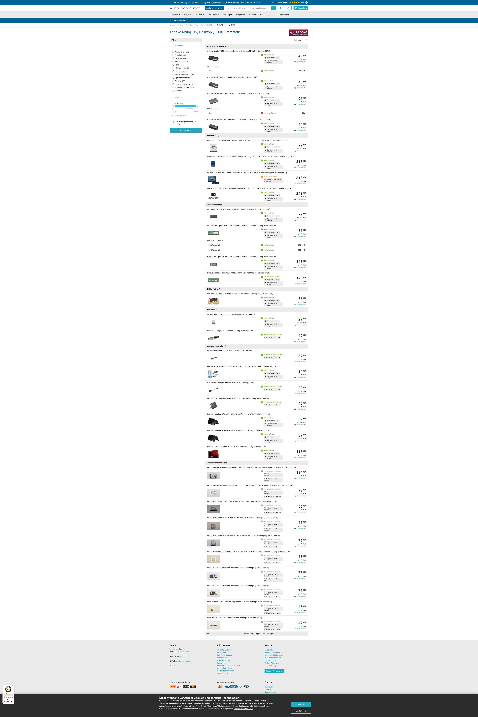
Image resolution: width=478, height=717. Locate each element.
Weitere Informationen (243, 709)
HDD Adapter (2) (181, 62)
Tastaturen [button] (212, 15)
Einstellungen (301, 711)
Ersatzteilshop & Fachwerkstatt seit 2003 (244, 2)
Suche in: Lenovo (212, 8)
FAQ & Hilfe (269, 650)
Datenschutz (222, 658)
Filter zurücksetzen (186, 130)
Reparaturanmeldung (273, 658)
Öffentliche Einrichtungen (274, 655)
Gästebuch (269, 687)
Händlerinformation (272, 653)
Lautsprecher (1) (181, 71)
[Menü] (12, 686)
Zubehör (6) (179, 91)
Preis (177, 98)
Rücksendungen (271, 660)
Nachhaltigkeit (270, 692)
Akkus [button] (186, 15)
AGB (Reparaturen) (224, 650)
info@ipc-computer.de (183, 661)
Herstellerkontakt (224, 660)
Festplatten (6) (180, 55)
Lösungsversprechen (215, 2)
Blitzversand (178, 2)
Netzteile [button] (198, 15)
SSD (262, 15)
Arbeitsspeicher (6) (182, 52)
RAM (270, 15)
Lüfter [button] (252, 15)
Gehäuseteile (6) (181, 58)
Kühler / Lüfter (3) (182, 68)
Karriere (268, 689)
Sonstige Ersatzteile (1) (184, 84)
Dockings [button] (227, 15)
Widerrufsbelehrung (224, 668)
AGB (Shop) (221, 653)
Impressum (221, 663)
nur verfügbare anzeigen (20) (186, 123)
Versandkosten (301, 61)
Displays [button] (240, 15)
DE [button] (288, 8)
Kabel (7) (178, 65)
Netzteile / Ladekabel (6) (184, 75)
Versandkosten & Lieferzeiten (228, 666)
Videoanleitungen (271, 666)
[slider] (173, 106)
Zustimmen (301, 704)
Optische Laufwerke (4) (184, 78)
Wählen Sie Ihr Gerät (178, 20)
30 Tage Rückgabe (195, 2)
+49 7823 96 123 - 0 (184, 652)
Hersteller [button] (174, 15)
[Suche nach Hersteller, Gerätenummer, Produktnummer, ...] (273, 8)
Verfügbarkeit (180, 116)
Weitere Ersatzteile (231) (184, 88)
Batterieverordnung (224, 655)
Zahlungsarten (223, 673)
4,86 (288, 2)
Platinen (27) (180, 81)
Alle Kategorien (282, 15)
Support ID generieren (274, 671)
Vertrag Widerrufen (272, 663)
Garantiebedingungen (225, 671)
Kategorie (179, 46)
